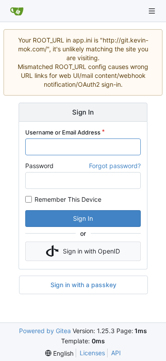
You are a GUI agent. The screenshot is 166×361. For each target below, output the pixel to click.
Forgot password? (115, 165)
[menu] (59, 353)
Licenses (92, 353)
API (116, 353)
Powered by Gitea (45, 330)
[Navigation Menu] (153, 11)
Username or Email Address (62, 132)
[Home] (16, 11)
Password (39, 165)
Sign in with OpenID (91, 251)
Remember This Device (68, 199)
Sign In (83, 218)
